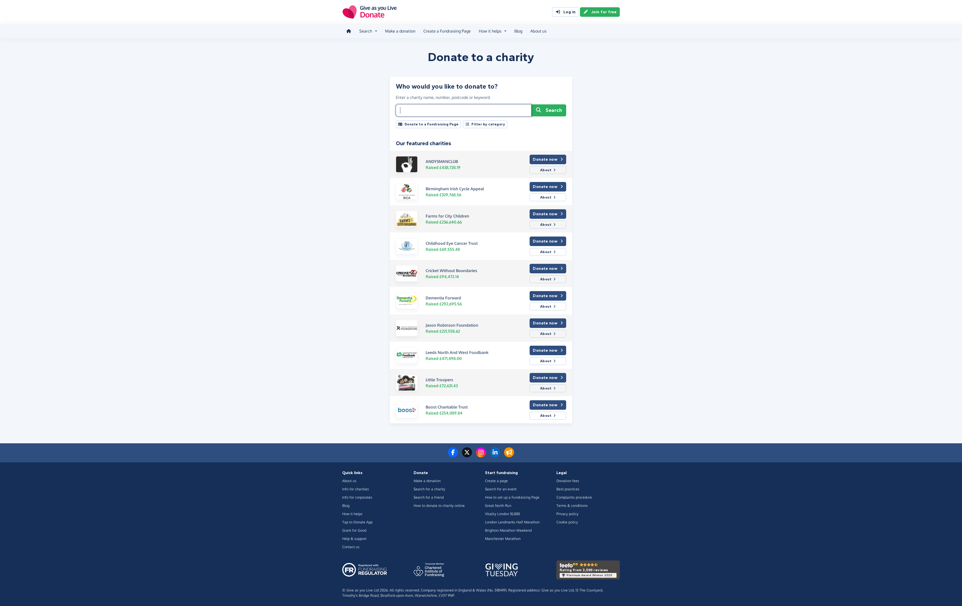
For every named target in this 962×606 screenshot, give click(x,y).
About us (538, 31)
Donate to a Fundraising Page (432, 124)
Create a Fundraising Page (447, 31)
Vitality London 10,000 (502, 514)
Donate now (545, 159)
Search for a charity (429, 489)
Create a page (496, 481)
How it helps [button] (490, 31)
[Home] (348, 31)
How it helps (352, 514)
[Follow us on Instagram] (481, 455)
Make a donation (400, 31)
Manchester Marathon (503, 538)
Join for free (604, 12)
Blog (518, 31)
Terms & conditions (572, 505)
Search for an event (501, 489)
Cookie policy (567, 522)
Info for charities (355, 489)
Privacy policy (567, 514)
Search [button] (365, 31)
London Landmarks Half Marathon (512, 522)
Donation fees (567, 481)
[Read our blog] (509, 455)
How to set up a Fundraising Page (512, 497)
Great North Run (498, 505)
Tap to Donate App (357, 522)
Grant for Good (354, 530)
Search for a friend (429, 497)
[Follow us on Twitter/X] (467, 455)
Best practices (567, 489)
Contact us (350, 547)
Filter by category (488, 124)
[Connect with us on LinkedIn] (495, 455)
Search (554, 110)
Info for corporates (357, 497)
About (546, 170)
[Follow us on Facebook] (453, 455)
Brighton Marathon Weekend (508, 530)
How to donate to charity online (439, 505)
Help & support (354, 538)
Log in (569, 12)
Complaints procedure (574, 497)
